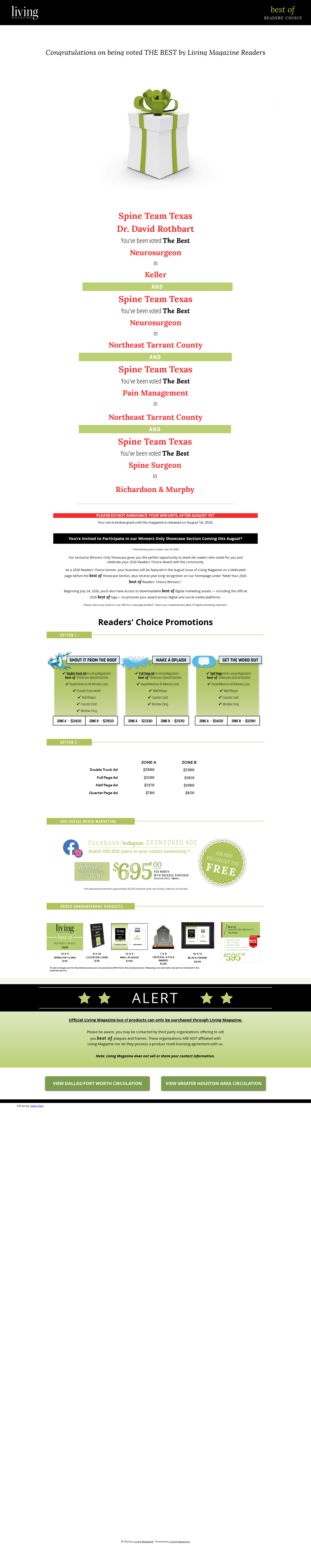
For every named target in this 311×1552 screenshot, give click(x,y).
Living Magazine (143, 1541)
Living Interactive (180, 1541)
